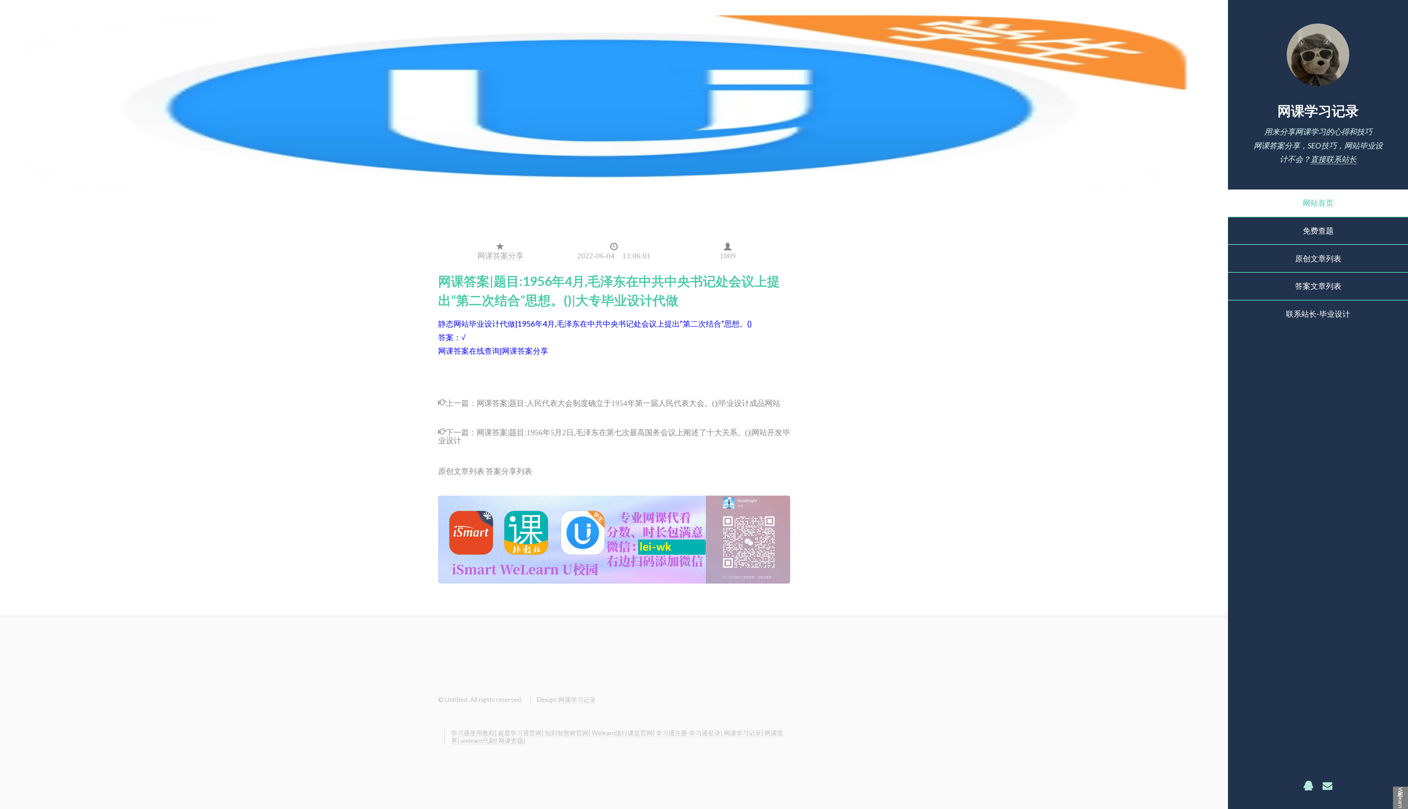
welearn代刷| (479, 740)
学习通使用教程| (474, 733)
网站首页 (1318, 202)
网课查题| (511, 740)
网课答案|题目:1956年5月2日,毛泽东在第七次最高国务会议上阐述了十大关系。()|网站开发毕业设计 (614, 435)
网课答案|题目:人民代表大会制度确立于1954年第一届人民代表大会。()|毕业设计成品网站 (628, 402)
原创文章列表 (1318, 258)
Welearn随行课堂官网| (623, 733)
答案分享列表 (509, 471)
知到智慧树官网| (568, 733)
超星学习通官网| (521, 733)
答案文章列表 (1318, 286)
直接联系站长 (1333, 159)
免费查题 (1318, 230)
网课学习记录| (743, 733)
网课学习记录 (1318, 110)
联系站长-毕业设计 (1318, 314)
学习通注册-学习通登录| (689, 733)
